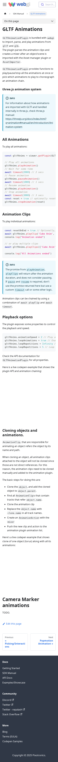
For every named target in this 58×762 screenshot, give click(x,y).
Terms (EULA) (9, 736)
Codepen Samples (12, 741)
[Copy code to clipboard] (52, 155)
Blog (4, 731)
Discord (6, 700)
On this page (11, 21)
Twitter (6, 704)
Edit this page (13, 623)
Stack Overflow (10, 714)
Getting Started (11, 668)
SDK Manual (9, 673)
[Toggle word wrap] (46, 155)
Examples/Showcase (13, 682)
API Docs (7, 677)
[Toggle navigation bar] (4, 4)
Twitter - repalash (12, 709)
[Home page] (5, 13)
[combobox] (47, 4)
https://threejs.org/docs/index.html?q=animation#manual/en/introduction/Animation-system (29, 122)
